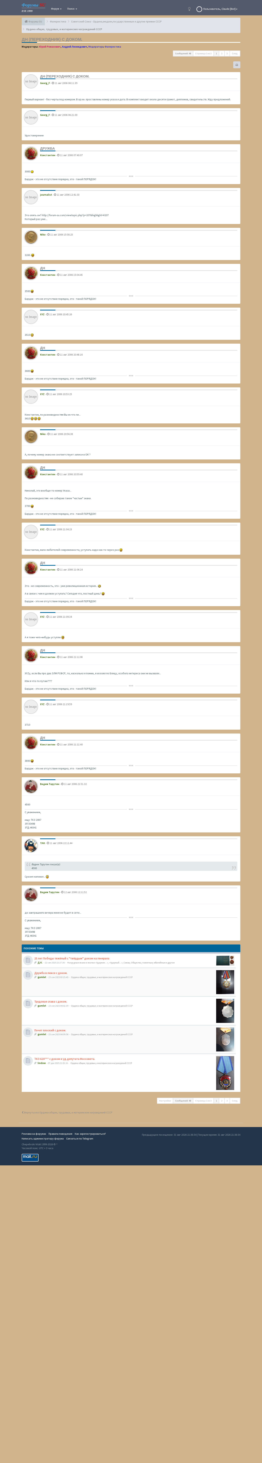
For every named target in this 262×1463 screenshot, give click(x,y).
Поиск (71, 8)
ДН (42, 268)
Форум (55, 8)
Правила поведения (60, 1133)
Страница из (203, 53)
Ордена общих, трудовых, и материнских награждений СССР (102, 977)
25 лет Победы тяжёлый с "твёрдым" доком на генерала (71, 958)
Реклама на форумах (34, 1133)
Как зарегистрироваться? (90, 1133)
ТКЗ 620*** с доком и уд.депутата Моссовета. (64, 1059)
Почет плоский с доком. (50, 1030)
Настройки (165, 1100)
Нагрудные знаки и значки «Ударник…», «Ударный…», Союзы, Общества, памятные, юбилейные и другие (121, 962)
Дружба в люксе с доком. (51, 973)
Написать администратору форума (43, 1138)
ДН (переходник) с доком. (52, 39)
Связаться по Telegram (79, 1138)
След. (235, 53)
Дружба (47, 148)
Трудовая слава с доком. (50, 1001)
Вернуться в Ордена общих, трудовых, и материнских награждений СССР (68, 1112)
